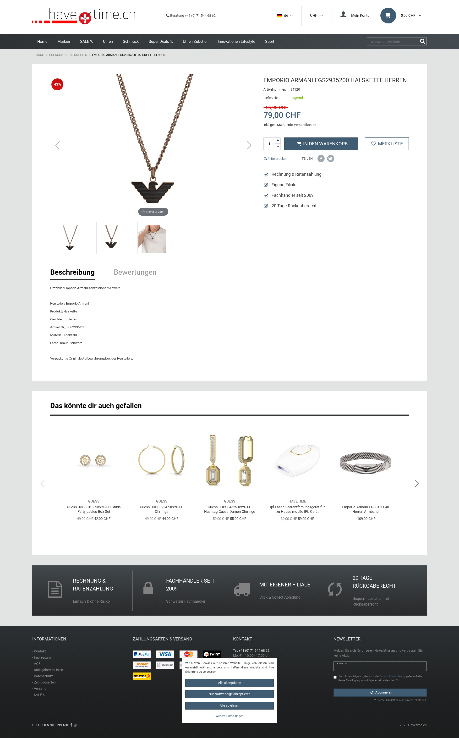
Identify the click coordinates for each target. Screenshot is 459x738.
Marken (63, 41)
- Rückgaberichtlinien (47, 670)
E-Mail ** (342, 663)
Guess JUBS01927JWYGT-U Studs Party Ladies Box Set (94, 509)
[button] (321, 158)
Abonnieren (383, 692)
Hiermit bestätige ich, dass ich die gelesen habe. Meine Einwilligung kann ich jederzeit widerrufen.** (380, 678)
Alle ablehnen (229, 705)
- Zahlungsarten (44, 682)
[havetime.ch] (83, 16)
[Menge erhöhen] (278, 140)
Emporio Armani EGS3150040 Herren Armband (365, 509)
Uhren (108, 41)
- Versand (39, 688)
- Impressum (41, 657)
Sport (269, 41)
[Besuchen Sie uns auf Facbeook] (71, 725)
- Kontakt (39, 651)
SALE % (86, 41)
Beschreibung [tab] (72, 272)
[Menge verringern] (278, 147)
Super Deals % (161, 41)
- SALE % (38, 695)
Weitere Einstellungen (229, 716)
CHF (314, 15)
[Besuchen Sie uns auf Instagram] (75, 725)
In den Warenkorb (325, 144)
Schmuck (131, 41)
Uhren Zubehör (195, 41)
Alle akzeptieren (229, 683)
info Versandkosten (301, 125)
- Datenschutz (42, 676)
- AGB (36, 664)
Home (42, 41)
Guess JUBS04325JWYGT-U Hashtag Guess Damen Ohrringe (229, 509)
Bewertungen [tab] (135, 272)
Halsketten (77, 55)
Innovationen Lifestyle (236, 41)
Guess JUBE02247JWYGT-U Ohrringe (162, 509)
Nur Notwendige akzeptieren (229, 694)
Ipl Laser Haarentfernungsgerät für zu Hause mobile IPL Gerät (297, 509)
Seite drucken (277, 159)
